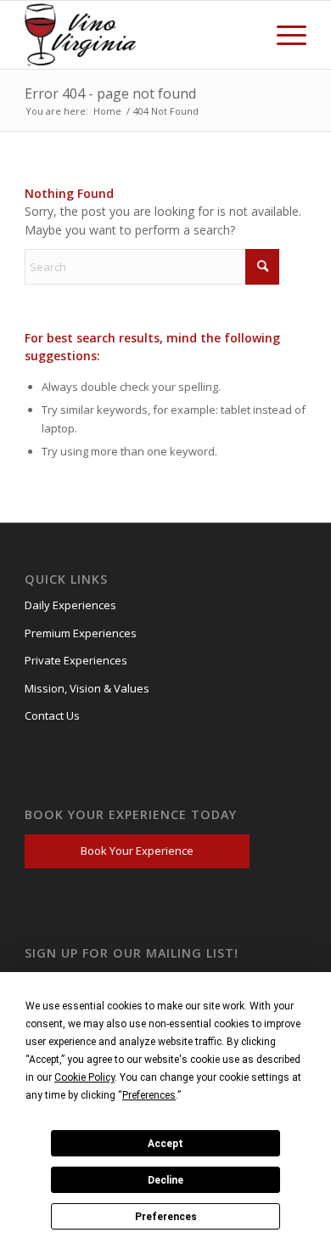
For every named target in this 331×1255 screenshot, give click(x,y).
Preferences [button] (149, 1095)
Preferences (166, 1217)
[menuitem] (283, 35)
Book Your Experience (137, 850)
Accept (165, 1144)
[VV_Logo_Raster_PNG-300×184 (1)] (84, 35)
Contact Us (52, 715)
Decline (165, 1180)
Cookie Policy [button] (84, 1077)
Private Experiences (76, 660)
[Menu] (283, 35)
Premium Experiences (81, 633)
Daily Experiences (70, 605)
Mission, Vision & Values (87, 688)
